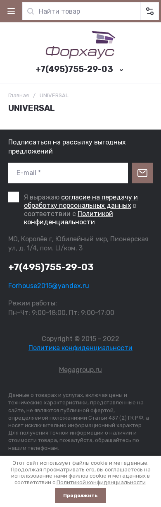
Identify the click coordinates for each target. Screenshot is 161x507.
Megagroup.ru (80, 370)
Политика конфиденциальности (80, 348)
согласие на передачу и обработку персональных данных (81, 201)
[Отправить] (142, 173)
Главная (18, 95)
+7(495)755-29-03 (74, 69)
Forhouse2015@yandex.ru (48, 286)
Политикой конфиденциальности (68, 218)
